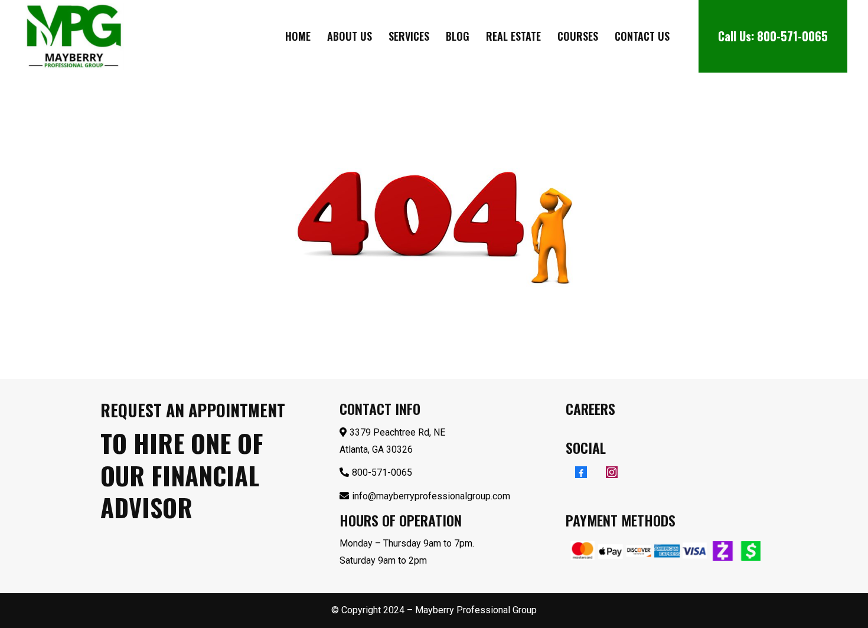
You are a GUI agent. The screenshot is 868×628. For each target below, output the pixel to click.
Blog (457, 36)
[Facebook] (581, 472)
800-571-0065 (792, 36)
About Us (349, 36)
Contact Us (642, 36)
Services (409, 36)
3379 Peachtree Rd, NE (397, 432)
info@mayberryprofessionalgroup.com (431, 496)
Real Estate (513, 36)
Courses (577, 36)
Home (298, 36)
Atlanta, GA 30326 (376, 449)
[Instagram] (611, 472)
